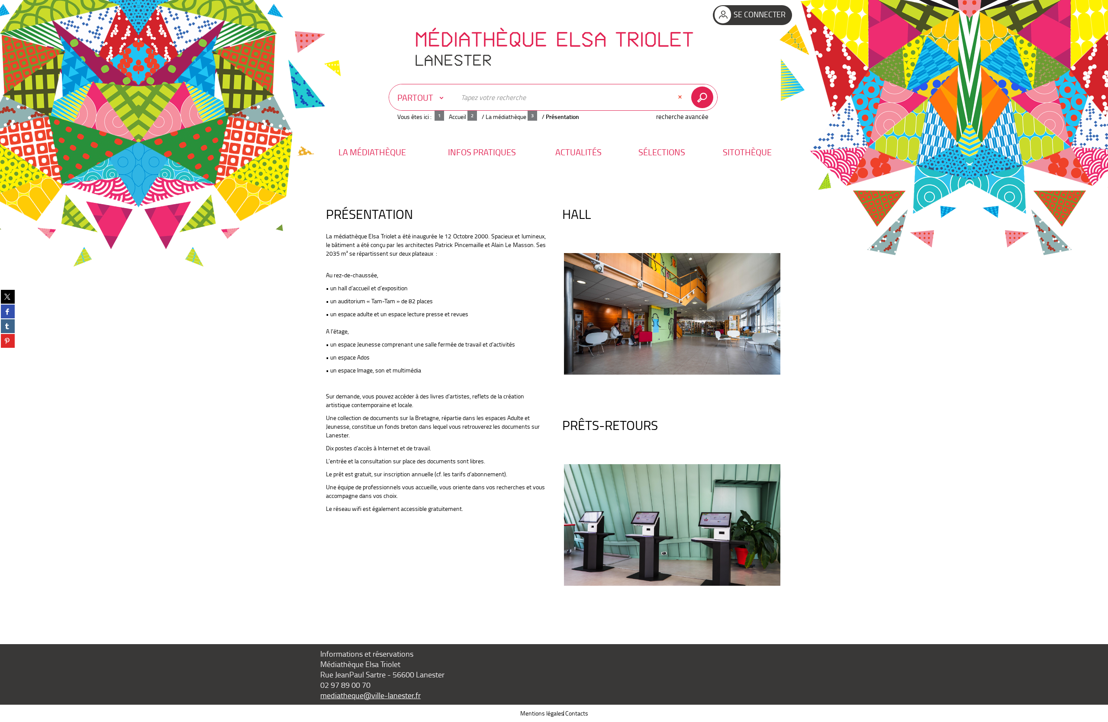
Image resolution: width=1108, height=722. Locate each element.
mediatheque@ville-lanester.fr (370, 695)
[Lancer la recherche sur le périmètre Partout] (704, 97)
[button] (372, 152)
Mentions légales (542, 713)
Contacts (576, 713)
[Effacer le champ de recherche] (680, 97)
